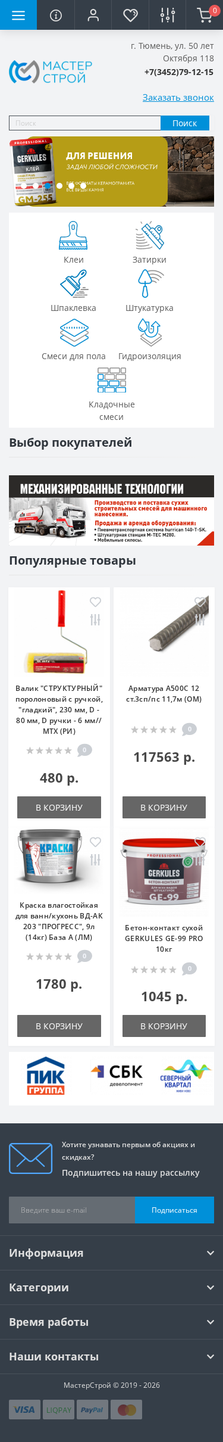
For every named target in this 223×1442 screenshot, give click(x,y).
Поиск (184, 123)
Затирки (150, 259)
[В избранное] (95, 603)
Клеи (74, 259)
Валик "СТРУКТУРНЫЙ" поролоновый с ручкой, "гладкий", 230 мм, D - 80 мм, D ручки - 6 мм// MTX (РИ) (59, 709)
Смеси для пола (74, 356)
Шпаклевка (73, 307)
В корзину (59, 807)
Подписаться (174, 1210)
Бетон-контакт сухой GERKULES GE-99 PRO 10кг (164, 938)
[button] (92, 15)
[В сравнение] (95, 621)
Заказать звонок (178, 97)
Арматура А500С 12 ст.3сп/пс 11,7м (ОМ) (164, 693)
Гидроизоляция (149, 356)
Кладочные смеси (112, 410)
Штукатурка (149, 307)
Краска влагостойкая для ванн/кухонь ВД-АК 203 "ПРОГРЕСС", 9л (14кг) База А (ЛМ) (59, 921)
